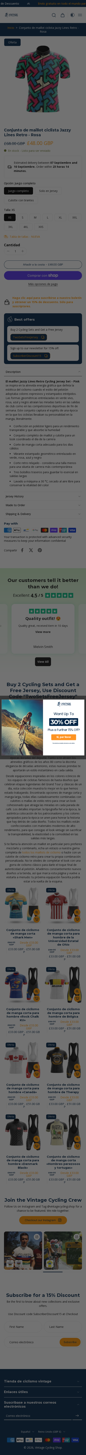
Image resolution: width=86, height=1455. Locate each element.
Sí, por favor (63, 737)
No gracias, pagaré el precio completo (64, 743)
